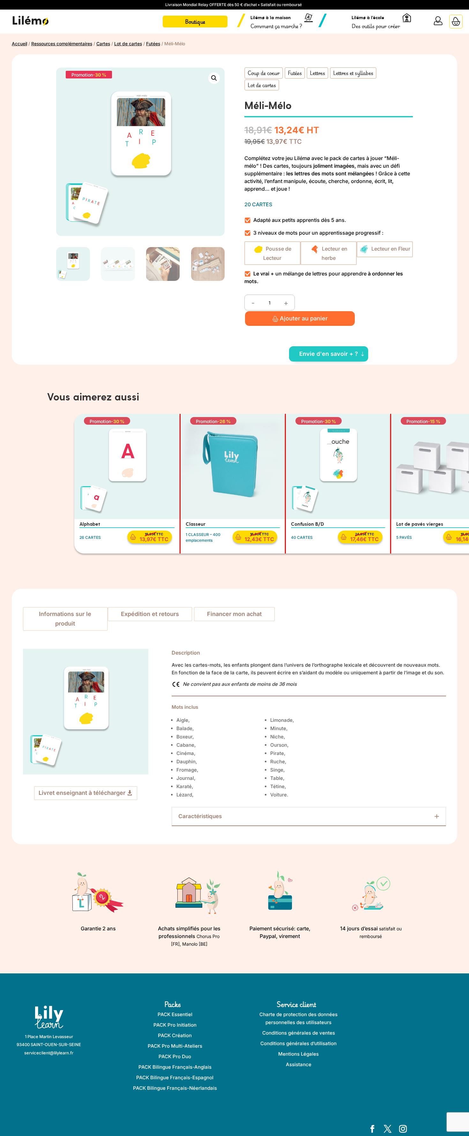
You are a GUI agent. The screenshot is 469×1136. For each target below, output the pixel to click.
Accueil (19, 43)
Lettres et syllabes (353, 73)
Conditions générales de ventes (298, 1033)
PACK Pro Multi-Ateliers (175, 1046)
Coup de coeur (264, 73)
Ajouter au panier (304, 318)
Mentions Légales (298, 1054)
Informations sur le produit (65, 619)
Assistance (298, 1064)
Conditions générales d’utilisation (298, 1043)
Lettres (317, 73)
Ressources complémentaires (61, 43)
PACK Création (175, 1035)
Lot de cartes (128, 43)
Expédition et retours (150, 614)
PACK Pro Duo (175, 1056)
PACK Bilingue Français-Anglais (175, 1067)
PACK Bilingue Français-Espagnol (174, 1077)
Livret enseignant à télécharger (82, 792)
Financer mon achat (234, 614)
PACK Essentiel (175, 1014)
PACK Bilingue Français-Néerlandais (175, 1088)
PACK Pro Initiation (175, 1025)
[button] (214, 78)
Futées (153, 43)
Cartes (103, 43)
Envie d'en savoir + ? (328, 353)
